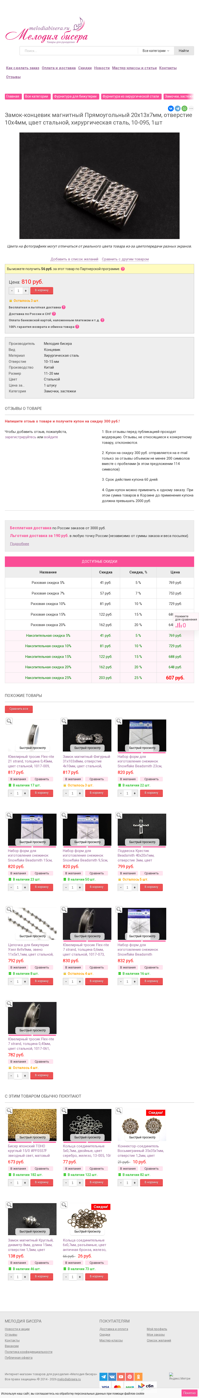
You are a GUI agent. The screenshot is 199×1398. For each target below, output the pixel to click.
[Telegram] (178, 108)
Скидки (85, 68)
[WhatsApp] (184, 108)
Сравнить (186, 621)
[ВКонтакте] (171, 108)
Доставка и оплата (114, 1329)
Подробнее (19, 544)
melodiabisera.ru (69, 1379)
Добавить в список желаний (74, 259)
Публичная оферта (19, 1357)
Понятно (189, 1393)
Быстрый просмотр (33, 748)
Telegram (104, 1377)
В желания (18, 779)
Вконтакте (112, 1377)
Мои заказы (156, 1334)
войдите (51, 437)
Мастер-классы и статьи (134, 68)
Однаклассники (138, 1377)
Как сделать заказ (22, 68)
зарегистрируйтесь (20, 437)
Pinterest (130, 1377)
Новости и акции (17, 1329)
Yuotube (121, 1377)
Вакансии (12, 1346)
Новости (102, 68)
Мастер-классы (111, 1340)
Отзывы (13, 77)
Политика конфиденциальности (28, 1352)
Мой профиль (157, 1329)
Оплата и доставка (59, 68)
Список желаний (159, 1340)
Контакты (168, 68)
